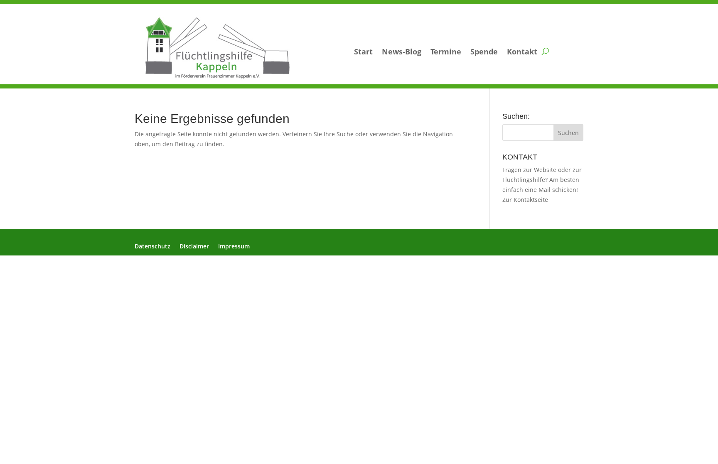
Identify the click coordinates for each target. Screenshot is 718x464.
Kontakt (522, 51)
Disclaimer (194, 246)
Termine (445, 51)
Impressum (234, 246)
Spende (484, 51)
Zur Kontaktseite (525, 200)
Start (363, 51)
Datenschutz (152, 246)
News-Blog (401, 51)
